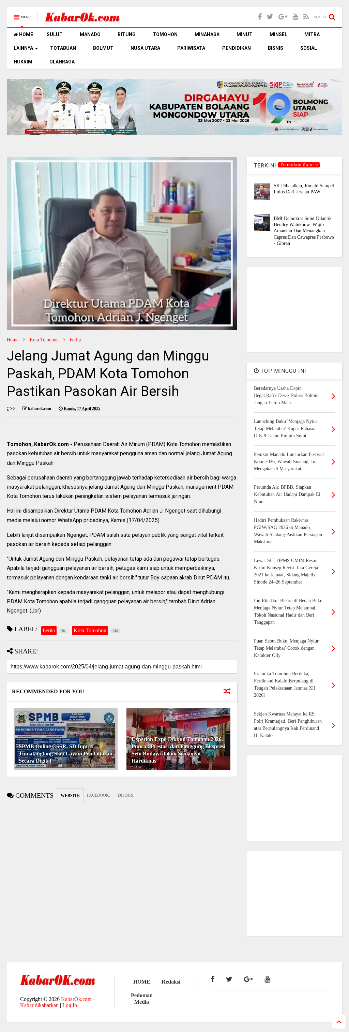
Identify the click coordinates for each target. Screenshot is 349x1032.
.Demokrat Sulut (297, 165)
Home (12, 339)
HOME (25, 34)
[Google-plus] (282, 17)
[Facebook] (260, 17)
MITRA (312, 34)
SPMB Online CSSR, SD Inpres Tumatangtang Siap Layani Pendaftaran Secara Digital (65, 753)
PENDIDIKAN (236, 48)
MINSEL (278, 34)
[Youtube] (295, 17)
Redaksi (171, 982)
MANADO (90, 34)
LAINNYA (23, 48)
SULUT (55, 34)
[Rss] (306, 17)
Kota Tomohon (44, 339)
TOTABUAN (63, 48)
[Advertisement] (294, 309)
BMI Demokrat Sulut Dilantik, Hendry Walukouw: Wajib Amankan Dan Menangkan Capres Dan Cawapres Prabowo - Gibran (304, 231)
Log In (69, 1005)
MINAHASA (207, 34)
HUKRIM (23, 61)
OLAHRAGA (62, 61)
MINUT (245, 34)
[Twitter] (270, 17)
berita (75, 339)
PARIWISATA (191, 48)
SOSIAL (308, 48)
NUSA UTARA (145, 48)
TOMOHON (165, 34)
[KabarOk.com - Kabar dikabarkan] (82, 19)
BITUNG (127, 34)
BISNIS (275, 48)
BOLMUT (103, 48)
